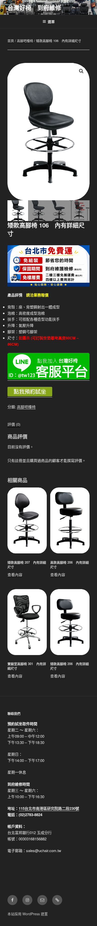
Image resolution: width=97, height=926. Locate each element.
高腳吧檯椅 (25, 40)
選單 (51, 21)
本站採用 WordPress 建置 (27, 913)
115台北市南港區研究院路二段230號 (49, 808)
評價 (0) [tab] (13, 424)
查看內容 (14, 574)
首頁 (10, 40)
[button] (81, 71)
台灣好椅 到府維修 (34, 7)
